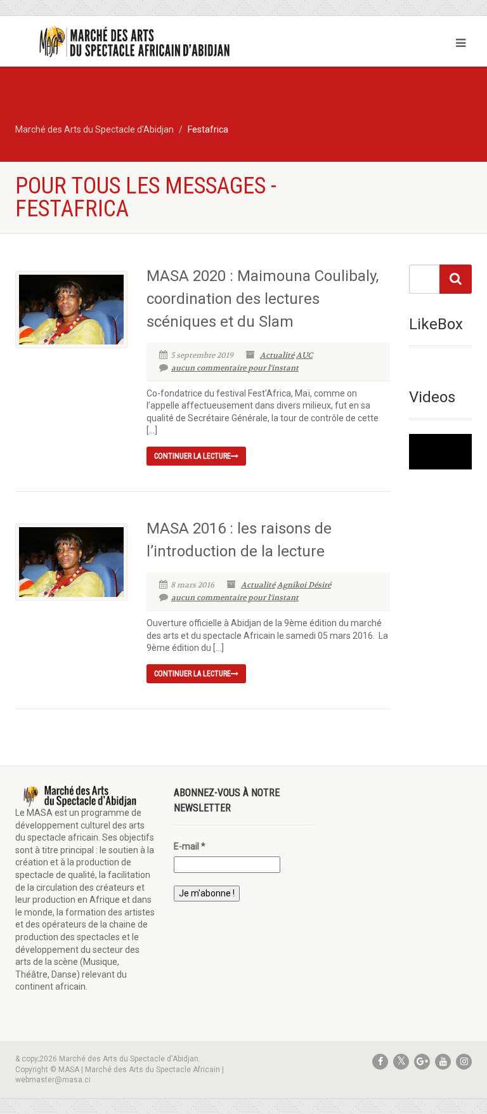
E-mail (189, 846)
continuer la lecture (192, 456)
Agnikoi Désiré (304, 585)
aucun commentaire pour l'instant (235, 368)
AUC (304, 355)
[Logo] (124, 42)
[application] (440, 451)
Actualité (277, 355)
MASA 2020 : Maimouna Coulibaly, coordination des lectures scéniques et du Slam (262, 299)
